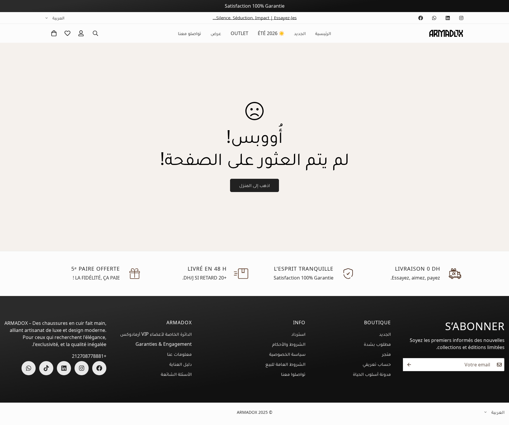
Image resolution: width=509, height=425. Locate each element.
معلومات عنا (179, 354)
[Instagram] (461, 18)
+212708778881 (89, 356)
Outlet (239, 33)
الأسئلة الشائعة (176, 374)
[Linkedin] (447, 18)
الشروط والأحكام (288, 344)
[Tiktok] (46, 368)
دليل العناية (180, 364)
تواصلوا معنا (293, 374)
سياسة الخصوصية (287, 354)
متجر (386, 354)
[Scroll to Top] (11, 389)
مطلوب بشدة (377, 344)
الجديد (300, 33)
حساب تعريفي (377, 364)
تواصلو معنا (189, 33)
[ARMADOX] (446, 33)
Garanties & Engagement (163, 344)
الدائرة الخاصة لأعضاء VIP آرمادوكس (156, 334)
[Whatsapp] (434, 18)
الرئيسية (323, 33)
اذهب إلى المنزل (254, 185)
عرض (216, 33)
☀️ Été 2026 (271, 33)
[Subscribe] (409, 364)
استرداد (298, 334)
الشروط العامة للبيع (285, 364)
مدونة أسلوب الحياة (372, 374)
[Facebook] (420, 18)
